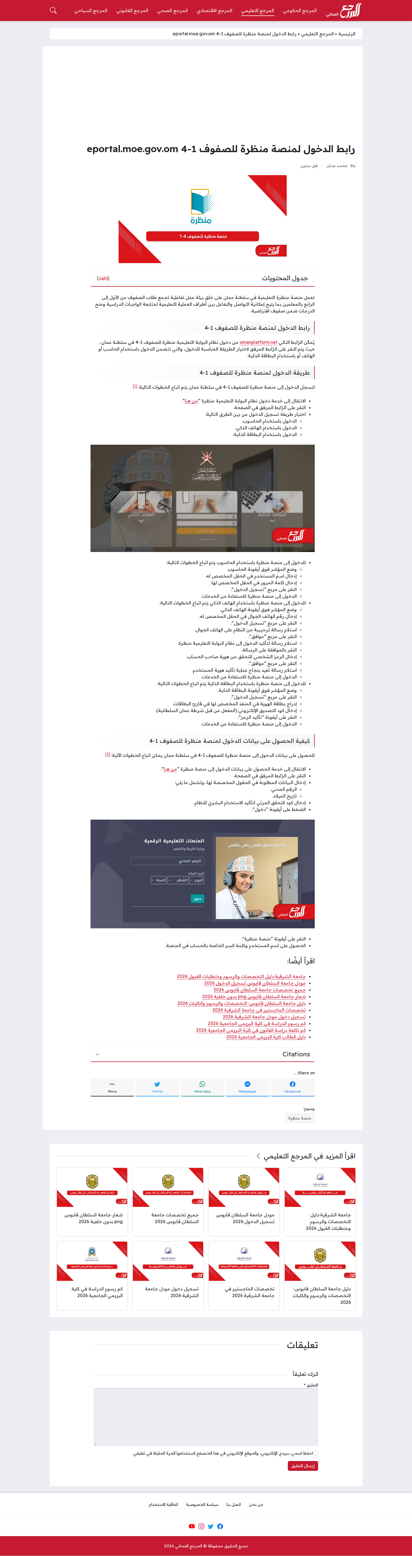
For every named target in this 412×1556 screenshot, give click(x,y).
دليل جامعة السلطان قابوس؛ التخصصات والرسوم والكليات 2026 (241, 1003)
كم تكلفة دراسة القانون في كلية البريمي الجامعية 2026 (251, 1030)
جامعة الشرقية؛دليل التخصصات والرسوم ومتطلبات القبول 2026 (241, 976)
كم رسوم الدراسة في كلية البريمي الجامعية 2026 (257, 1023)
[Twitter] (211, 1526)
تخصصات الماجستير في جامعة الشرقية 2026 (259, 1010)
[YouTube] (192, 1526)
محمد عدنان (337, 165)
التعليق (311, 1385)
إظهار (103, 277)
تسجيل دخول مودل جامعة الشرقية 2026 (264, 1016)
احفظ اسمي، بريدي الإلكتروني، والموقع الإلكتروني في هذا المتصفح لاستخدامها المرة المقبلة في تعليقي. (223, 1453)
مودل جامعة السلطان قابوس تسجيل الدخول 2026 (255, 983)
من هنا (191, 401)
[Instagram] (201, 1526)
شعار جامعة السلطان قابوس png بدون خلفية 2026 (254, 996)
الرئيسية (346, 33)
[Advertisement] (202, 95)
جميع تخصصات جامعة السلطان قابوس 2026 (260, 989)
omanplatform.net (258, 342)
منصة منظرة (299, 1118)
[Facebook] (220, 1526)
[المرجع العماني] (344, 10)
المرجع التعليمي (317, 33)
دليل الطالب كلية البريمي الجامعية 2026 (266, 1037)
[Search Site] (53, 10)
